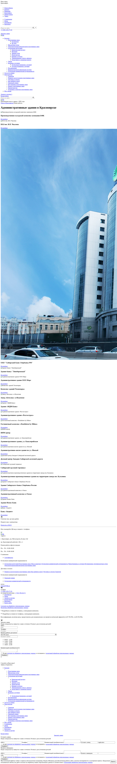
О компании (8, 19)
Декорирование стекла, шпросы (22, 58)
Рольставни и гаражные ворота (21, 60)
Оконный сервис (13, 83)
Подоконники (12, 68)
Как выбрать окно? (14, 81)
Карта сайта (8, 603)
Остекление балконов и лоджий (22, 65)
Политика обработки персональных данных (14, 607)
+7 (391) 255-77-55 (6, 30)
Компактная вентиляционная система (20, 69)
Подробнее (4, 119)
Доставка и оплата (14, 79)
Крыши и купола (17, 56)
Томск (6, 16)
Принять (113, 761)
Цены (6, 21)
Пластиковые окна (14, 40)
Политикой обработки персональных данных (78, 762)
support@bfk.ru (5, 586)
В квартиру (15, 41)
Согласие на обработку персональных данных (15, 606)
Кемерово (7, 11)
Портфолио (8, 22)
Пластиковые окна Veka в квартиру (30, 564)
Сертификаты (8, 557)
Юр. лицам (7, 91)
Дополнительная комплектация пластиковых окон (23, 46)
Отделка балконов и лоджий (20, 66)
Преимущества (12, 88)
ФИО (2, 742)
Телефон (24, 742)
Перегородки (16, 55)
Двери (10, 61)
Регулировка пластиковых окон (18, 84)
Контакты (7, 24)
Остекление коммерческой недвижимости (21, 71)
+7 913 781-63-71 (20, 593)
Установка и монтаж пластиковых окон (20, 89)
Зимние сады (16, 53)
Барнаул (6, 9)
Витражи (14, 51)
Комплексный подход (18, 50)
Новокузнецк (8, 14)
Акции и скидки (6, 94)
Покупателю (8, 74)
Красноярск (8, 13)
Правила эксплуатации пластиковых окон (21, 78)
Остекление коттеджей (15, 48)
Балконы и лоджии (14, 63)
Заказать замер (5, 33)
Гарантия (11, 76)
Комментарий (54, 742)
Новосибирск (8, 8)
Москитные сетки (13, 45)
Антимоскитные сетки (101, 564)
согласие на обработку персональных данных (21, 653)
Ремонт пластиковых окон (16, 86)
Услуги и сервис (9, 73)
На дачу (14, 43)
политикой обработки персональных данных (60, 653)
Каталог (7, 38)
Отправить (4, 655)
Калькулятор (5, 96)
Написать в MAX (6, 525)
